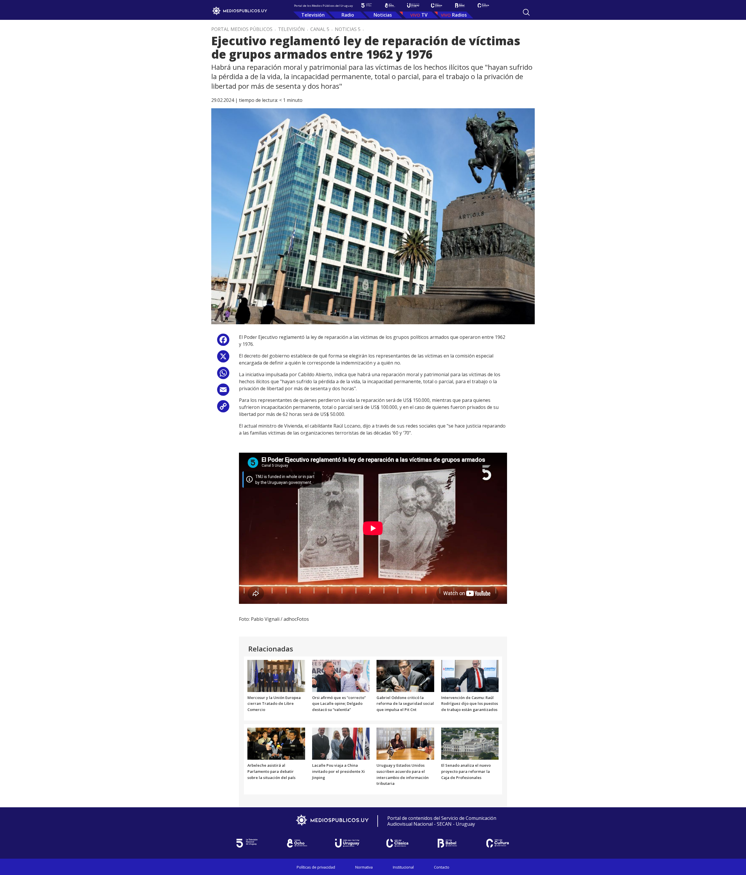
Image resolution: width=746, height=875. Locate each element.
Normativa (364, 867)
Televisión (313, 15)
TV (424, 15)
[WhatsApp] (223, 375)
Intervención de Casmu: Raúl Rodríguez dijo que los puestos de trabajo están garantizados (469, 703)
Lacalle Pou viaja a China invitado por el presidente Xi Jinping (338, 771)
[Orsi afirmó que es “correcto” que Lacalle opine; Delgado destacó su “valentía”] (341, 675)
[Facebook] (223, 342)
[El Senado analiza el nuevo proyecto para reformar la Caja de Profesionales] (470, 743)
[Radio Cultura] (483, 5)
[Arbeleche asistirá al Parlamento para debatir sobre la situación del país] (276, 743)
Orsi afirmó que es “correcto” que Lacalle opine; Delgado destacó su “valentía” (339, 703)
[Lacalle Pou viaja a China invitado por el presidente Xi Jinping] (341, 743)
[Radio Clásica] (436, 5)
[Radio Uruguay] (413, 5)
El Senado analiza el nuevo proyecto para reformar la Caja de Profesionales (466, 771)
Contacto (441, 867)
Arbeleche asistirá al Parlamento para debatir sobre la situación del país (271, 771)
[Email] (223, 392)
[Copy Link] (223, 408)
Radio (348, 15)
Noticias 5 (347, 29)
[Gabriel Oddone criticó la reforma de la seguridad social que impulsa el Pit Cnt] (405, 675)
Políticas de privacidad (316, 867)
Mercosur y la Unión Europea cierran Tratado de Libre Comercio (274, 703)
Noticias (383, 15)
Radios (459, 15)
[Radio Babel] (460, 5)
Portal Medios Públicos (241, 29)
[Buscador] (526, 12)
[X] (223, 358)
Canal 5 (319, 29)
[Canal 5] (366, 5)
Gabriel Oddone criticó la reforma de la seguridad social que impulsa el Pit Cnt (405, 703)
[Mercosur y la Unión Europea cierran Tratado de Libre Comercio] (276, 675)
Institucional (403, 867)
